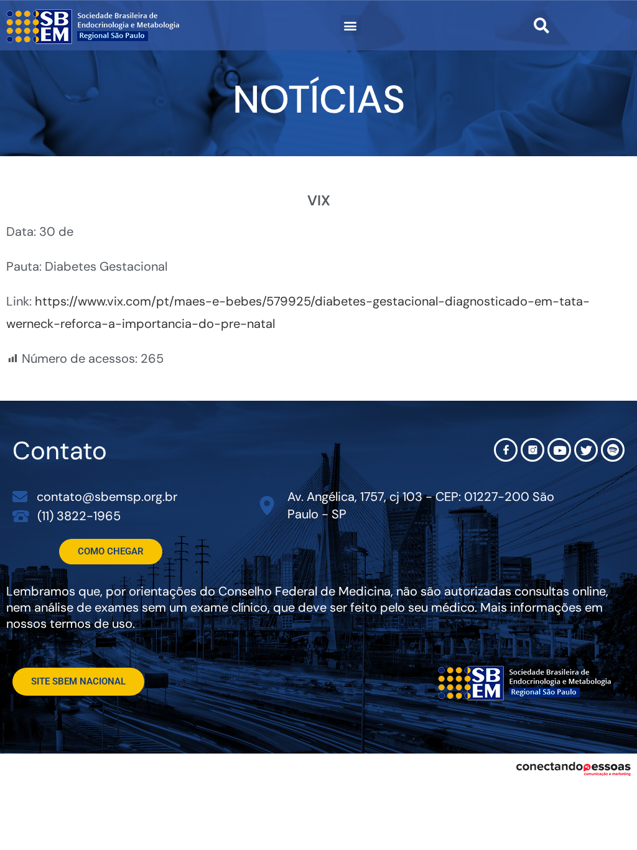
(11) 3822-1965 (79, 516)
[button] (350, 25)
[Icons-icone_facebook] (506, 450)
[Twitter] (586, 450)
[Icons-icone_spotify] (613, 450)
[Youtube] (559, 450)
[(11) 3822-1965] (21, 515)
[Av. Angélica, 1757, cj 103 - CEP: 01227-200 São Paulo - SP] (267, 505)
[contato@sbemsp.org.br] (19, 496)
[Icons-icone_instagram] (532, 450)
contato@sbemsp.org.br (107, 496)
